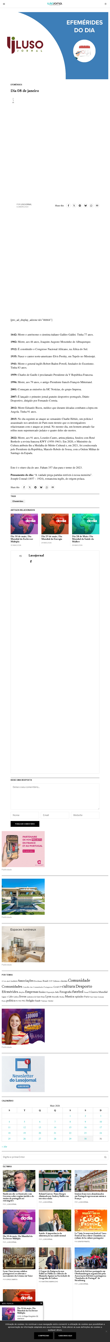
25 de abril (6, 981)
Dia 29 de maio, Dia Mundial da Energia (51, 537)
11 (9, 1127)
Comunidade (79, 981)
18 (9, 1132)
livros (22, 996)
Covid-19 (57, 987)
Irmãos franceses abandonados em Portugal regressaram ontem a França (90, 1196)
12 (24, 1127)
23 (85, 1132)
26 (24, 1138)
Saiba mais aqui (65, 1336)
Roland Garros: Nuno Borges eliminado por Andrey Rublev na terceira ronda (54, 1196)
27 (40, 1138)
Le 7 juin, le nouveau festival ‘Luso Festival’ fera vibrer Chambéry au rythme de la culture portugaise (90, 1235)
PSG (23, 1001)
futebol (77, 992)
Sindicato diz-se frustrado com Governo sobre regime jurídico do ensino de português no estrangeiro (18, 1197)
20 (40, 1132)
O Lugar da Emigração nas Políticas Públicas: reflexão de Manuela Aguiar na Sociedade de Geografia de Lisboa (54, 1274)
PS (17, 1001)
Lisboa (16, 997)
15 (70, 1127)
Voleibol (50, 1001)
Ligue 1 (5, 997)
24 (101, 1132)
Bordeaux (38, 981)
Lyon (48, 996)
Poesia (4, 1001)
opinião (79, 996)
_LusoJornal (11, 1204)
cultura (68, 986)
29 (70, 1138)
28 (55, 1138)
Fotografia (66, 992)
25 (9, 1138)
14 (55, 1127)
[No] (106, 1331)
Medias (61, 997)
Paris (86, 997)
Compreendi (43, 1336)
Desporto (83, 987)
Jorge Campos (11, 1279)
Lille (11, 997)
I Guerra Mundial (98, 992)
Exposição (50, 992)
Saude (38, 1001)
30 (85, 1138)
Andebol (13, 981)
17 (101, 1127)
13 (40, 1127)
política (10, 1000)
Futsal (86, 992)
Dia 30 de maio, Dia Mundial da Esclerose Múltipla (22, 539)
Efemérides (16, 85)
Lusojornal (26, 204)
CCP (50, 981)
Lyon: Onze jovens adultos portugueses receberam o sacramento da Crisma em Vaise (18, 1273)
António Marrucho (50, 1281)
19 (24, 1132)
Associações (26, 981)
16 (85, 1127)
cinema (63, 981)
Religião (30, 1001)
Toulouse (44, 1001)
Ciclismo (56, 981)
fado (57, 992)
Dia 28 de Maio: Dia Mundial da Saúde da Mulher (83, 539)
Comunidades (12, 986)
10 (101, 1121)
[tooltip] (68, 205)
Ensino (42, 992)
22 (70, 1132)
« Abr (4, 1146)
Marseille (55, 997)
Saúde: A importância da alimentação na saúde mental (52, 1234)
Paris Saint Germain (97, 997)
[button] (105, 1157)
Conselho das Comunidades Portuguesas (38, 987)
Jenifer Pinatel (84, 1241)
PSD (19, 1001)
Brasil (45, 981)
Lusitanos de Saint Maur (36, 997)
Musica (69, 996)
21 (55, 1132)
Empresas (31, 992)
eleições (21, 992)
